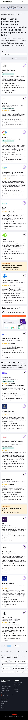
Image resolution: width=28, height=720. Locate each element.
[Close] (25, 346)
